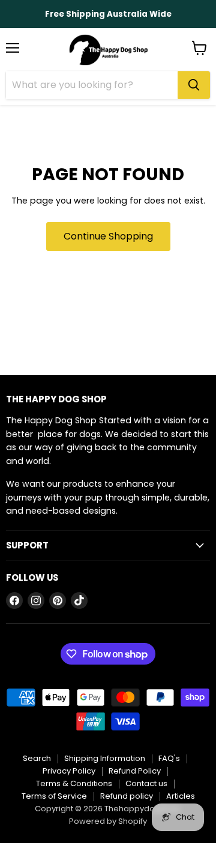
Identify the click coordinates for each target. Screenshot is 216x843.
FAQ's (169, 758)
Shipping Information (104, 758)
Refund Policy (135, 771)
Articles (180, 796)
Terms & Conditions (74, 783)
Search (37, 758)
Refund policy (126, 796)
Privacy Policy (69, 771)
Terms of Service (54, 796)
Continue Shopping (108, 236)
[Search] (194, 85)
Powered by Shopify (108, 821)
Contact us (146, 783)
